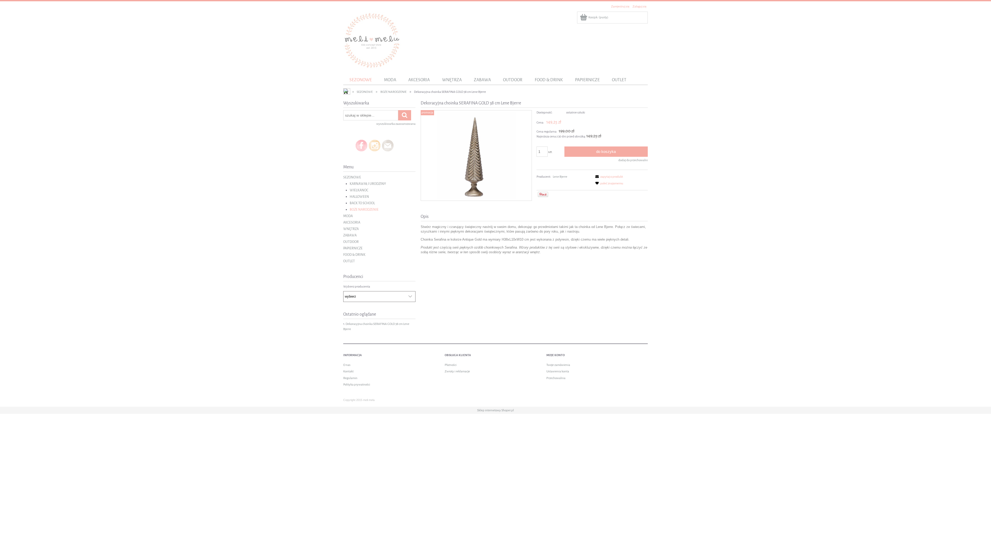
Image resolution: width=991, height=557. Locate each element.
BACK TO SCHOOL (362, 203)
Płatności (451, 365)
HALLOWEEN (359, 196)
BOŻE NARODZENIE (364, 209)
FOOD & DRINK (354, 254)
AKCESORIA (351, 222)
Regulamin (350, 378)
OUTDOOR (351, 242)
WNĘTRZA (351, 229)
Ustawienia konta (557, 371)
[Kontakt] (388, 145)
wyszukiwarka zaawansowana (395, 124)
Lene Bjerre (560, 177)
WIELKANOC (359, 190)
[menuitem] (360, 80)
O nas (346, 365)
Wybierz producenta (356, 286)
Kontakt (348, 371)
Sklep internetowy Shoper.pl (495, 410)
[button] (608, 177)
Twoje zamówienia (558, 365)
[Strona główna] (372, 40)
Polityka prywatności (356, 384)
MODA (348, 216)
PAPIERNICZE (353, 248)
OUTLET (349, 261)
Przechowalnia (555, 378)
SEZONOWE (352, 177)
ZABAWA (350, 235)
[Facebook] (361, 145)
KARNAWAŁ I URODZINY (368, 184)
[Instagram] (374, 145)
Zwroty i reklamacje (457, 371)
